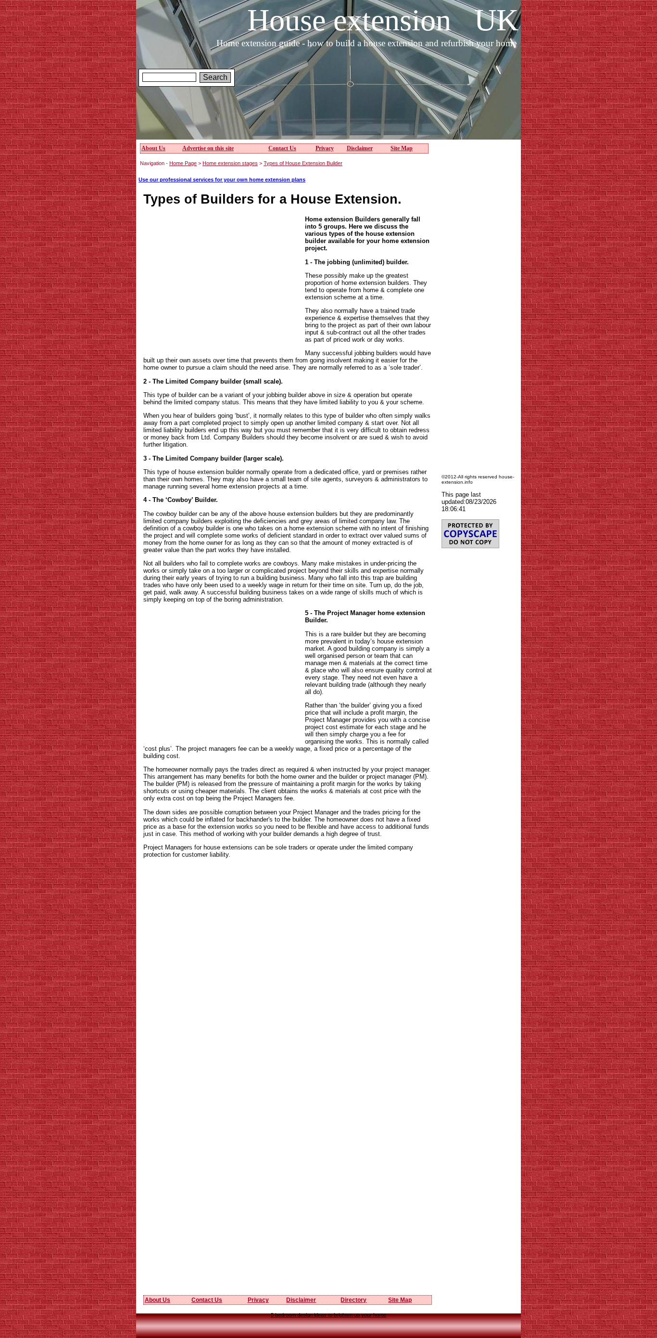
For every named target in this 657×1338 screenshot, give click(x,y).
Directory (353, 1300)
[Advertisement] (328, 114)
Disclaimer (360, 148)
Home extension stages (230, 163)
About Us (153, 148)
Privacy (325, 148)
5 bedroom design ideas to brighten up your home (328, 1315)
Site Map (402, 148)
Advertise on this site (208, 148)
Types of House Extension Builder (303, 163)
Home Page (183, 163)
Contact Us (282, 148)
